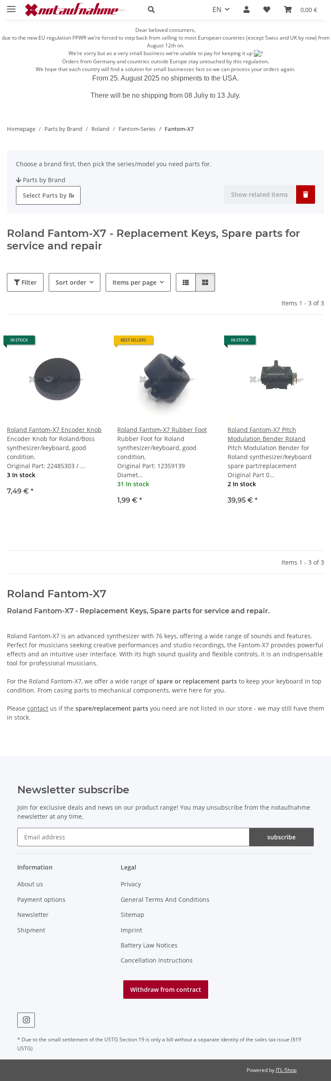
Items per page (134, 282)
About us (30, 884)
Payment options (41, 899)
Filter (28, 282)
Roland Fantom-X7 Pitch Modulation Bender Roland (267, 434)
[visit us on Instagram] (26, 1020)
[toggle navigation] (11, 5)
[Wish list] (266, 9)
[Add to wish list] (88, 343)
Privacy (131, 884)
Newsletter (33, 914)
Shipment (31, 930)
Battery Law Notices (149, 945)
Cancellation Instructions (157, 960)
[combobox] (48, 195)
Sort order (71, 282)
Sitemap (132, 914)
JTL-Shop (286, 1070)
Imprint (131, 930)
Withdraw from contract (165, 989)
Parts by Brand (44, 180)
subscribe (281, 837)
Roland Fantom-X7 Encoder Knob (54, 430)
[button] (170, 9)
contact (37, 708)
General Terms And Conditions (165, 899)
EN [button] (217, 9)
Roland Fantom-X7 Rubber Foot (162, 430)
